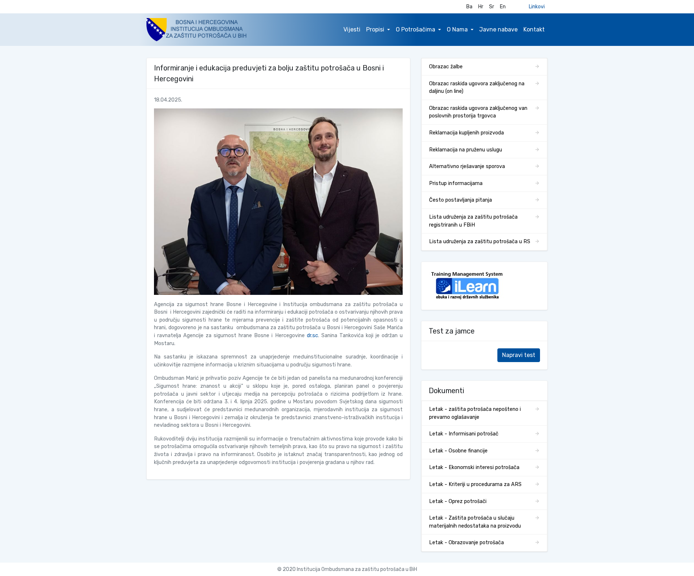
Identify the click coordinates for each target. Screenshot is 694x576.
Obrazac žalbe (446, 67)
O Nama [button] (457, 29)
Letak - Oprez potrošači (458, 501)
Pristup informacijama (456, 183)
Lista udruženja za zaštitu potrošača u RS (479, 241)
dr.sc (312, 335)
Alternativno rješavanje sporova (467, 166)
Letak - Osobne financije (458, 451)
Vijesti (351, 29)
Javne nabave (498, 29)
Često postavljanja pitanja (460, 200)
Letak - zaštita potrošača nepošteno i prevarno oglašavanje (475, 413)
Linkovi (537, 7)
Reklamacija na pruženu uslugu (465, 150)
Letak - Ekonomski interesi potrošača (474, 467)
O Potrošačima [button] (415, 29)
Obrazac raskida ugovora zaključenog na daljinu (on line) (476, 88)
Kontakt (534, 29)
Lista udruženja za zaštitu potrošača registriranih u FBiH (473, 221)
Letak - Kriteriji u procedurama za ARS (475, 484)
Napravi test (518, 355)
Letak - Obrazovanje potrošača (466, 543)
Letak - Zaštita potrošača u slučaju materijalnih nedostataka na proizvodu (475, 522)
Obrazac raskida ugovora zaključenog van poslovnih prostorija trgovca (478, 112)
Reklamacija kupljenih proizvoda (466, 133)
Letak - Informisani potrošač (463, 434)
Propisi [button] (375, 29)
